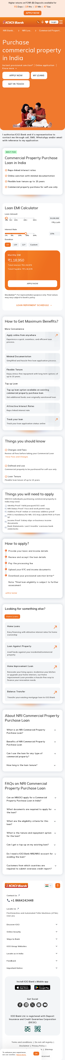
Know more (8, 68)
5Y (8, 244)
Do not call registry (44, 1042)
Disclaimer (24, 1046)
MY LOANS (38, 75)
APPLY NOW (32, 13)
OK (36, 1053)
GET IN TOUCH (16, 84)
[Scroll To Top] (57, 885)
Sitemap (49, 1049)
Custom (33, 244)
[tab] (12, 616)
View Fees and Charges (16, 457)
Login (54, 22)
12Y (24, 244)
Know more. (21, 1055)
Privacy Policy (38, 1046)
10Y (15, 244)
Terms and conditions (21, 1042)
